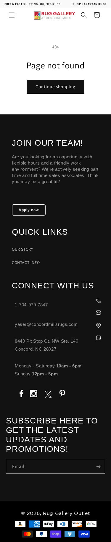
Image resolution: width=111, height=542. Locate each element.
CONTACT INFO (26, 262)
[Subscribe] (98, 467)
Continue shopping (55, 86)
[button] (11, 15)
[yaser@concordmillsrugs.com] (58, 312)
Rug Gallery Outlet (66, 513)
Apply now (29, 210)
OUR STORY (22, 249)
